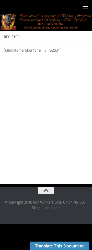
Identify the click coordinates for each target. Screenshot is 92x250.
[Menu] (85, 6)
